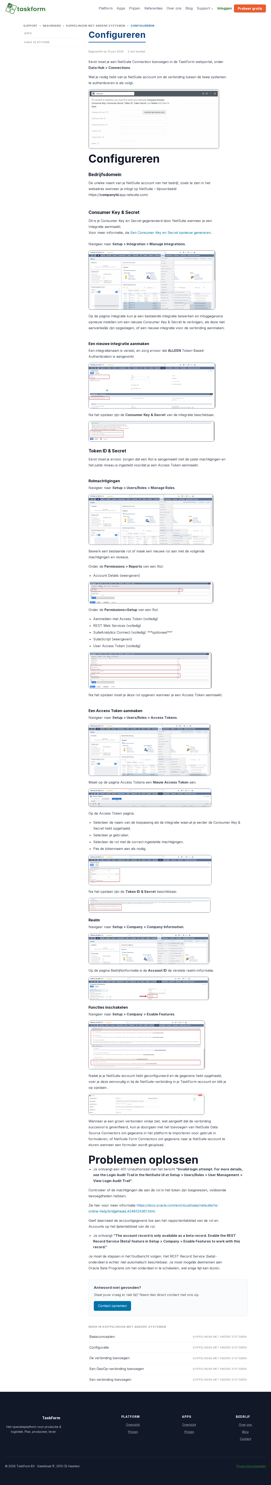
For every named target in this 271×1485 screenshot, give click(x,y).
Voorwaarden (256, 1466)
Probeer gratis (250, 8)
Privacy (241, 1466)
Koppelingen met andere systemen (95, 25)
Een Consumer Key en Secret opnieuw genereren (170, 232)
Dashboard (52, 25)
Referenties (153, 8)
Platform (106, 8)
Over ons (174, 8)
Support (30, 25)
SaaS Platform (37, 42)
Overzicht (133, 1424)
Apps (121, 8)
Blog (189, 8)
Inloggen (224, 8)
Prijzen (134, 8)
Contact (245, 1439)
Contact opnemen (112, 1306)
